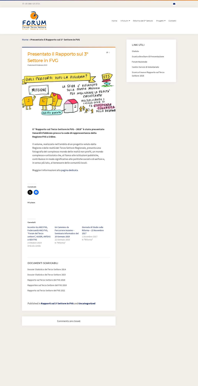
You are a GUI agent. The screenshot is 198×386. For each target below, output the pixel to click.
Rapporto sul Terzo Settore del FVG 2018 (46, 280)
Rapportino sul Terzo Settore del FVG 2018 (47, 285)
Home (114, 21)
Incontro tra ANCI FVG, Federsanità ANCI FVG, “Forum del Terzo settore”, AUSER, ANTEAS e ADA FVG (39, 233)
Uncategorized (86, 303)
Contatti (172, 21)
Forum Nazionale (139, 61)
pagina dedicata (69, 170)
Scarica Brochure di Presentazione (148, 56)
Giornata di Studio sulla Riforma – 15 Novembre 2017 (93, 230)
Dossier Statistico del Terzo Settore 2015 (47, 274)
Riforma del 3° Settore (143, 21)
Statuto (135, 51)
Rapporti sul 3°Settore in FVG (57, 303)
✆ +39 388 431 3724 (31, 3)
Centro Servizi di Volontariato (145, 67)
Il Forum (124, 21)
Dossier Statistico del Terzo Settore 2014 (47, 269)
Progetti (160, 21)
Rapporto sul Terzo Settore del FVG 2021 (46, 290)
